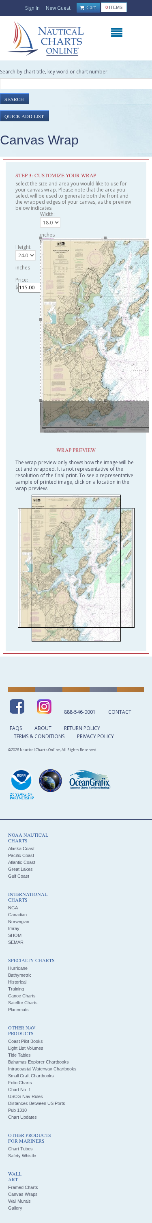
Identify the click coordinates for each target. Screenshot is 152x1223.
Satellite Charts (23, 1002)
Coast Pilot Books (25, 1041)
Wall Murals (19, 1201)
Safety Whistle (22, 1155)
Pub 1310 (17, 1110)
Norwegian (18, 921)
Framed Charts (23, 1187)
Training (16, 988)
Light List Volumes (25, 1048)
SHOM (14, 935)
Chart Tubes (20, 1148)
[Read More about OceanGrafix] (89, 781)
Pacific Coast (21, 855)
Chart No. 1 (19, 1089)
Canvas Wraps (23, 1194)
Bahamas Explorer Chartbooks (38, 1061)
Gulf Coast (18, 876)
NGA (13, 907)
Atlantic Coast (21, 862)
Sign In (32, 7)
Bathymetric (20, 975)
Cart (90, 7)
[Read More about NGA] (51, 781)
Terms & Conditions (39, 736)
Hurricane (18, 968)
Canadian (17, 914)
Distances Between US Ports (36, 1103)
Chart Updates (22, 1117)
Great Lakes (20, 869)
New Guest (58, 7)
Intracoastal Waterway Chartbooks (42, 1068)
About (42, 728)
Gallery (15, 1208)
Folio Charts (20, 1082)
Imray (13, 928)
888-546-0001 (80, 711)
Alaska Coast (21, 848)
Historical (17, 982)
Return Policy (82, 728)
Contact (119, 711)
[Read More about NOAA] (22, 785)
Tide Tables (19, 1055)
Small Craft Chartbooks (31, 1075)
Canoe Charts (22, 995)
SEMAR (16, 942)
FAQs (16, 728)
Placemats (18, 1009)
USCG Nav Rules (25, 1096)
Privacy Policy (95, 736)
